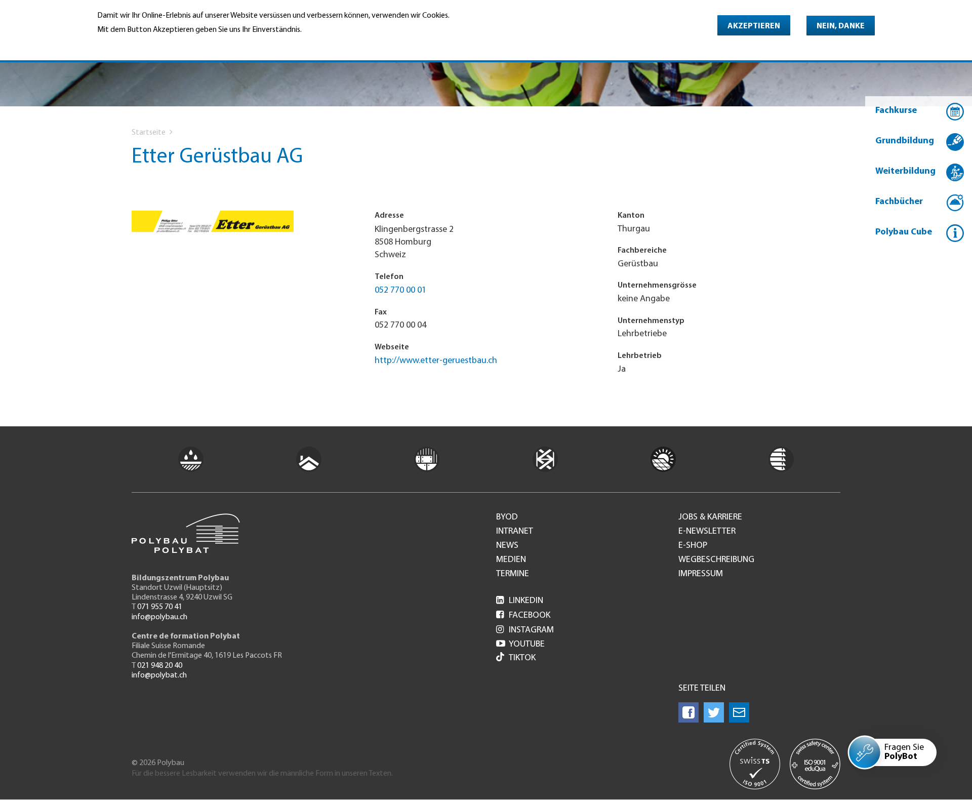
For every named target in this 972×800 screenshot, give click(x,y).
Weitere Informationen (141, 43)
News (507, 545)
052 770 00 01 (400, 290)
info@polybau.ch (159, 617)
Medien (511, 560)
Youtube (520, 644)
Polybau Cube (903, 232)
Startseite (149, 133)
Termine (512, 574)
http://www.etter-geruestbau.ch (436, 361)
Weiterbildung (905, 171)
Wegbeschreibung (716, 560)
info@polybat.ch (159, 675)
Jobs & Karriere (710, 517)
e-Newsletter (707, 531)
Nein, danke (841, 26)
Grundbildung (904, 141)
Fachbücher (899, 202)
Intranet (514, 531)
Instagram (525, 630)
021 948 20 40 (159, 666)
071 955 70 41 (159, 607)
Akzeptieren (753, 26)
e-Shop (692, 545)
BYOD (507, 517)
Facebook (523, 615)
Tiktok (522, 658)
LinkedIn (519, 601)
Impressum (700, 574)
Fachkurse (896, 110)
